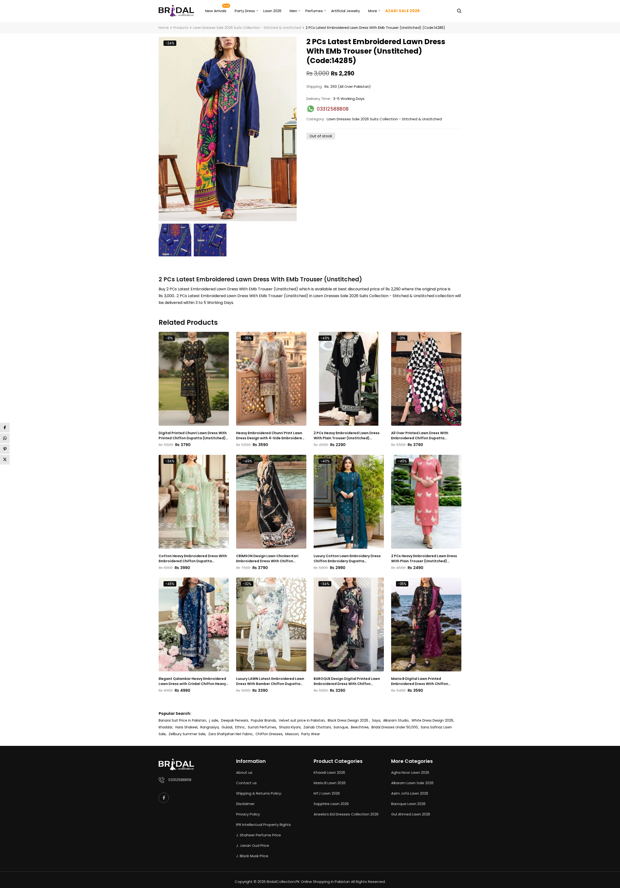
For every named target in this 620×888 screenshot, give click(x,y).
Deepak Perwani (234, 720)
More (372, 10)
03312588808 (179, 779)
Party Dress (245, 10)
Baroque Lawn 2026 (408, 803)
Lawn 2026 (272, 10)
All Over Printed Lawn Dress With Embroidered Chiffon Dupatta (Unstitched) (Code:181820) (419, 436)
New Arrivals (215, 10)
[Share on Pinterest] (5, 449)
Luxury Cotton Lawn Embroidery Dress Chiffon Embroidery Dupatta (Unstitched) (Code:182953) (347, 559)
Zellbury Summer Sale (187, 734)
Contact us (246, 782)
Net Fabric (244, 734)
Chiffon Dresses (269, 734)
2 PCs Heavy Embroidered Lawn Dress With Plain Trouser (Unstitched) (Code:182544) (424, 559)
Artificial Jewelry (345, 10)
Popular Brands (263, 720)
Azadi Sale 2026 (402, 10)
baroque (341, 727)
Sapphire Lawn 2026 (331, 803)
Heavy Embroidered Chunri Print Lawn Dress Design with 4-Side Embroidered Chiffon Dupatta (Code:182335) (270, 436)
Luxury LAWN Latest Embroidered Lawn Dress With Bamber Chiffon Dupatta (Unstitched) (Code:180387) (270, 681)
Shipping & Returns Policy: (259, 793)
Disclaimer (245, 803)
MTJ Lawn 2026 (327, 793)
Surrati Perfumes (262, 727)
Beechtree (360, 727)
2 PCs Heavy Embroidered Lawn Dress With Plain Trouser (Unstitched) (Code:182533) (347, 436)
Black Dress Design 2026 (348, 720)
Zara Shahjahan (221, 734)
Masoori (291, 734)
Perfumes (314, 10)
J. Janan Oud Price (252, 845)
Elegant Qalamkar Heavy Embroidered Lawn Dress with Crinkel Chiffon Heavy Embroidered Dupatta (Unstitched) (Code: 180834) (192, 681)
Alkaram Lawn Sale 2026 (412, 782)
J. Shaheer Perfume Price (258, 835)
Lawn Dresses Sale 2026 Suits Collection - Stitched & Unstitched (384, 119)
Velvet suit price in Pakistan (302, 720)
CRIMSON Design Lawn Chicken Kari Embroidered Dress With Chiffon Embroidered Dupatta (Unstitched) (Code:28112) (267, 559)
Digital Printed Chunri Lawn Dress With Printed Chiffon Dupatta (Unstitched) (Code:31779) (193, 436)
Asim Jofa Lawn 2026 (409, 793)
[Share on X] (5, 459)
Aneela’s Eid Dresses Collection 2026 (346, 814)
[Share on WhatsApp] (5, 438)
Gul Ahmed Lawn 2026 (410, 814)
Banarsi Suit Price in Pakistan (182, 720)
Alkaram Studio (396, 720)
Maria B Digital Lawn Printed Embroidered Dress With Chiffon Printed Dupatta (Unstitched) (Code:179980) (419, 681)
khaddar (165, 727)
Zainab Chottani (317, 727)
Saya (376, 720)
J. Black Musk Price (252, 855)
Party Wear (310, 734)
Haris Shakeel (186, 727)
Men (293, 10)
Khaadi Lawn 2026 (329, 772)
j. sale (213, 720)
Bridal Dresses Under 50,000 (395, 727)
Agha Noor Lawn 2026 (410, 772)
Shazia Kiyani (290, 727)
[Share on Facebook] (5, 427)
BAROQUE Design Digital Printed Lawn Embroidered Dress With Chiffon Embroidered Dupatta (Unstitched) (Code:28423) (347, 681)
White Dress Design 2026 (432, 720)
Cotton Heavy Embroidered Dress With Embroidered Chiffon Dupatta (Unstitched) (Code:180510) (193, 559)
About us (244, 772)
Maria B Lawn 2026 (330, 782)
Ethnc (240, 727)
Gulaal (227, 727)
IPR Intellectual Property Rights (263, 824)
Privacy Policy (248, 814)
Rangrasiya (209, 727)
